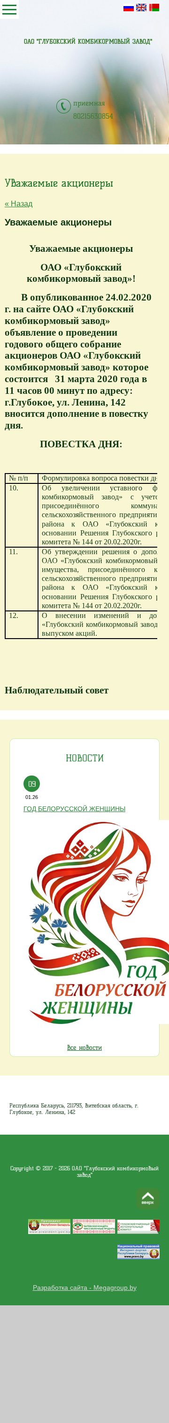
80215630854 (93, 116)
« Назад (18, 204)
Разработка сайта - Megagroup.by (85, 1287)
